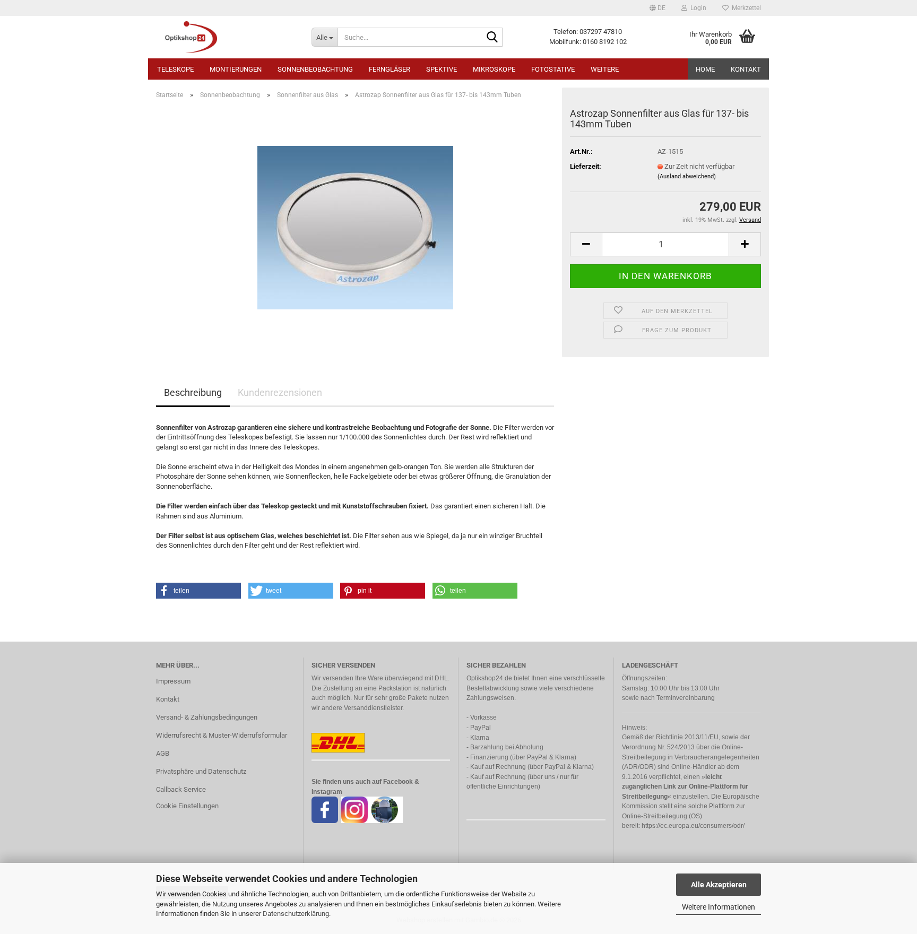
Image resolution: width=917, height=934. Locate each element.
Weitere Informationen (718, 907)
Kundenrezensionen (280, 392)
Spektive (441, 69)
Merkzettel (745, 8)
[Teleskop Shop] (226, 37)
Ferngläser (389, 69)
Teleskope (175, 69)
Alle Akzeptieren (719, 884)
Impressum (173, 681)
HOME (705, 69)
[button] (657, 8)
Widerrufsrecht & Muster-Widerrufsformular (221, 735)
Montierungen (236, 69)
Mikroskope (494, 69)
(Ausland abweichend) (687, 176)
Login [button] (696, 8)
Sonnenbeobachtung (315, 69)
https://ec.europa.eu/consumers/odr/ (693, 825)
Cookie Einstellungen (187, 806)
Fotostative (553, 69)
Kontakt (746, 69)
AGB (162, 753)
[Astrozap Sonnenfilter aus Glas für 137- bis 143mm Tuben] (355, 227)
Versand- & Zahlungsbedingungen (206, 717)
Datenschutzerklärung (296, 914)
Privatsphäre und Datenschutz (201, 771)
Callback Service (181, 789)
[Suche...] (492, 37)
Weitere (605, 69)
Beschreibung (193, 392)
